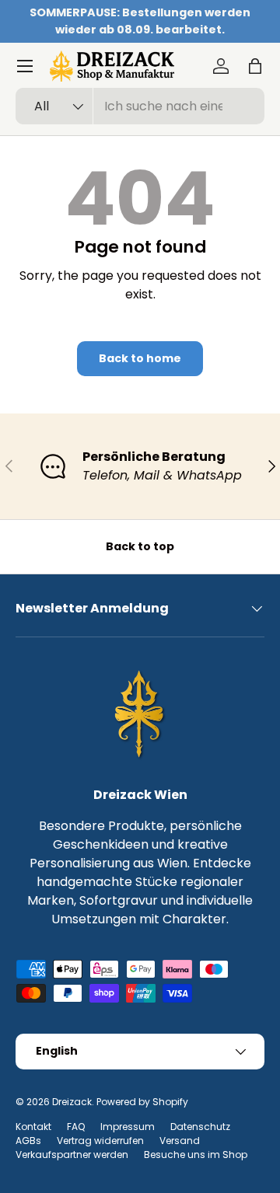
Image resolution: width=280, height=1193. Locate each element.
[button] (255, 66)
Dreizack (72, 1101)
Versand (179, 1140)
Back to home (140, 358)
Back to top (140, 546)
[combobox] (140, 106)
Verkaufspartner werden (72, 1154)
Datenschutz (200, 1126)
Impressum (127, 1126)
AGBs (28, 1140)
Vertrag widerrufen (100, 1140)
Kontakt (33, 1126)
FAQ (76, 1126)
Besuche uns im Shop (195, 1154)
